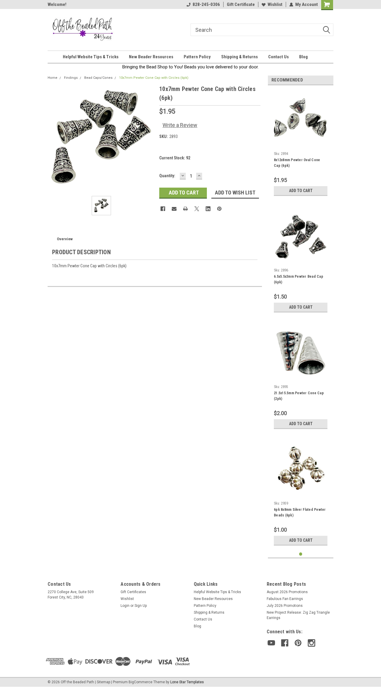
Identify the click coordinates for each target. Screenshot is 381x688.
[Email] (174, 208)
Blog (303, 56)
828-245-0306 (206, 4)
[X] (196, 208)
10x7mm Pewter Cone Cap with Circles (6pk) (153, 78)
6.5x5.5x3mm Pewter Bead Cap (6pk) (298, 279)
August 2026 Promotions (287, 592)
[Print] (185, 208)
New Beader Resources (151, 56)
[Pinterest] (219, 208)
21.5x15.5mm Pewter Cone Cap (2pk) (299, 396)
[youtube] (271, 643)
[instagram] (311, 643)
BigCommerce (140, 682)
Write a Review (180, 125)
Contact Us (278, 56)
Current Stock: (174, 157)
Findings (71, 78)
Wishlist (275, 4)
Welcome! (57, 4)
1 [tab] (300, 554)
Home (52, 78)
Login (125, 606)
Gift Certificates (133, 592)
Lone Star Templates (187, 682)
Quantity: (167, 175)
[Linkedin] (208, 208)
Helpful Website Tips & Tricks (90, 56)
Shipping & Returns (239, 56)
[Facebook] (162, 208)
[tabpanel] (300, 144)
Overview (65, 239)
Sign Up (141, 606)
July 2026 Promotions (285, 606)
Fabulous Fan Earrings (285, 599)
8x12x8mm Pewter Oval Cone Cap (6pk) (297, 163)
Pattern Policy (197, 56)
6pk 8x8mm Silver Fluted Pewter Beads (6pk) (300, 512)
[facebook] (284, 643)
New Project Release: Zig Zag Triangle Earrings (298, 615)
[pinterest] (298, 643)
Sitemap (103, 682)
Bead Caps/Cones (98, 78)
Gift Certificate (241, 4)
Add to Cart (301, 190)
